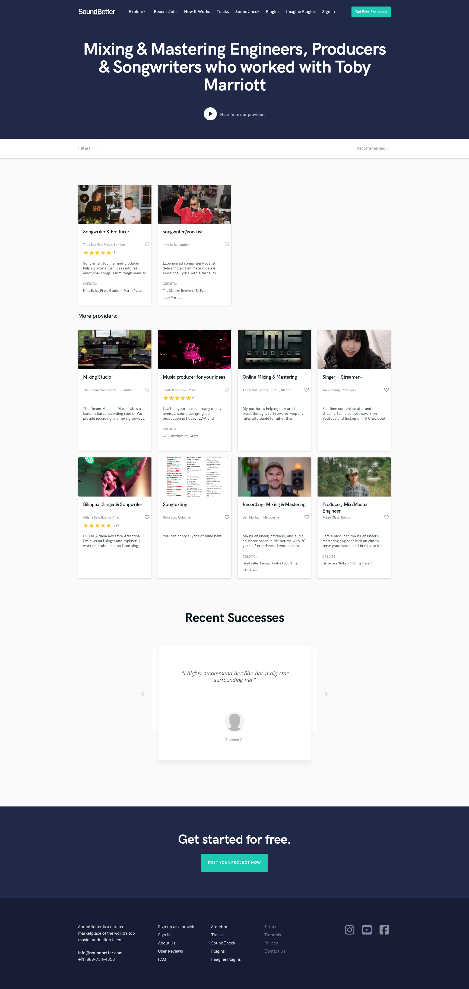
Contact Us (274, 951)
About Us (166, 943)
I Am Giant (250, 570)
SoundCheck (247, 11)
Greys (194, 436)
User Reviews (170, 951)
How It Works (197, 11)
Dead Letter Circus (256, 563)
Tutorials (272, 935)
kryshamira (179, 436)
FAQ (162, 959)
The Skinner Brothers (178, 291)
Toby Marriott (173, 298)
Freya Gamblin (110, 291)
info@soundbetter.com (100, 953)
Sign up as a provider (177, 927)
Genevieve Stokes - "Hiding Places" (347, 563)
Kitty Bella (90, 291)
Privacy (271, 943)
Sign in (328, 11)
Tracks (223, 11)
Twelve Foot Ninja (284, 563)
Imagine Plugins (301, 11)
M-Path (201, 291)
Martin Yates (133, 291)
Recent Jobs (166, 11)
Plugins (273, 11)
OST (166, 436)
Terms (270, 927)
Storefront (220, 927)
